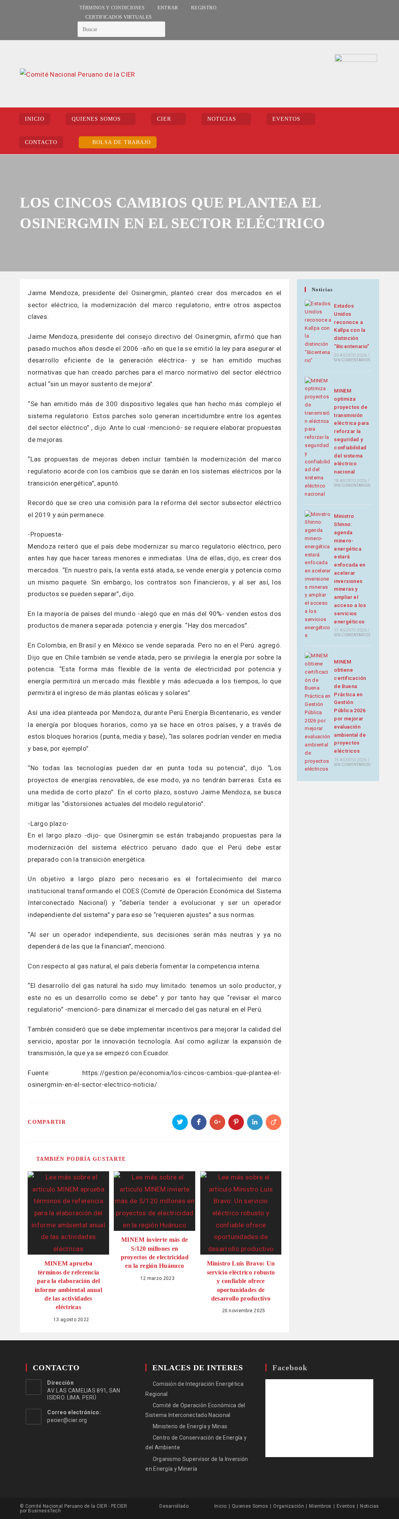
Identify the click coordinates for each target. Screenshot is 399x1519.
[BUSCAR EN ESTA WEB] (121, 29)
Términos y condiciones (112, 8)
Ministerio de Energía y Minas (190, 1426)
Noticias (369, 1506)
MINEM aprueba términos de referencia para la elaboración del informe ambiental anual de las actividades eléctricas (68, 1285)
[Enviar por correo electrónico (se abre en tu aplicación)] (41, 20)
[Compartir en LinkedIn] (255, 1122)
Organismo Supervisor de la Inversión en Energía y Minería (196, 1464)
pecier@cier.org (67, 1420)
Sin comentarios (352, 360)
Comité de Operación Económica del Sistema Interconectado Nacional (195, 1410)
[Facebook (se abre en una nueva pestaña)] (23, 20)
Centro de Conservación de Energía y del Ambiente (196, 1442)
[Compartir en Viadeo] (273, 1122)
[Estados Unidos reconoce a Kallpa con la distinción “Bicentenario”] (318, 332)
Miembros (320, 1506)
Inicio (220, 1506)
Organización (288, 1506)
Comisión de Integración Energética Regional (194, 1389)
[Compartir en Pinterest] (236, 1122)
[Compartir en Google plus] (217, 1122)
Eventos (346, 1506)
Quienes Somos (250, 1506)
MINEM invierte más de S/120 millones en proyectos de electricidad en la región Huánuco (155, 1252)
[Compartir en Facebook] (199, 1122)
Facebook (289, 1367)
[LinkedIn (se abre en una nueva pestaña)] (32, 20)
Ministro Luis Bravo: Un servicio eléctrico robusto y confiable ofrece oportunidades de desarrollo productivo (241, 1281)
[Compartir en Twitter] (180, 1122)
